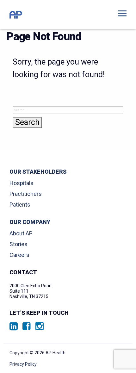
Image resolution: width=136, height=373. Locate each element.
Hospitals (21, 183)
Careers (19, 255)
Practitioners (25, 193)
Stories (18, 244)
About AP (21, 233)
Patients (19, 204)
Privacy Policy (23, 364)
